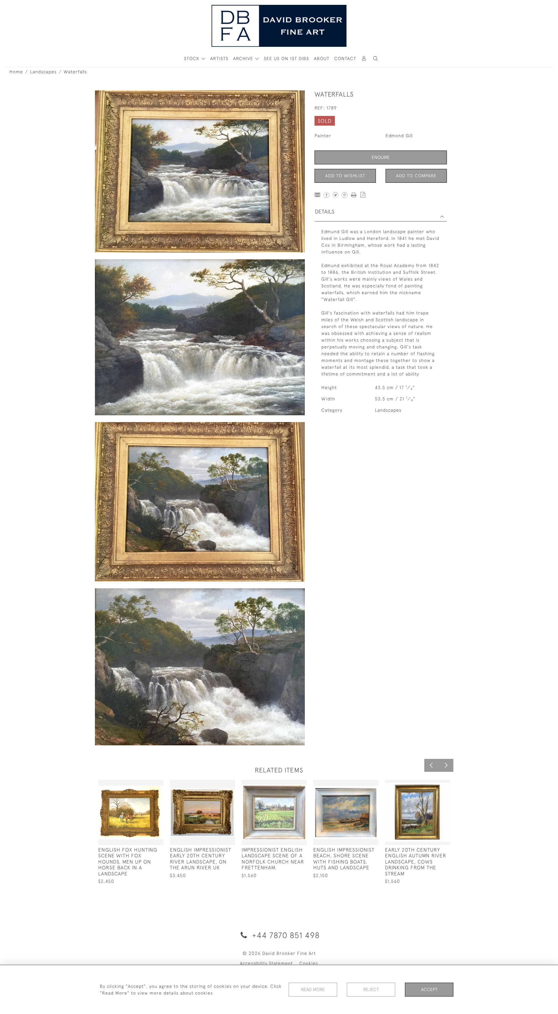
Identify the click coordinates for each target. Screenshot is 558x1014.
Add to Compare (416, 175)
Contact (345, 58)
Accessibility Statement (266, 963)
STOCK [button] (192, 58)
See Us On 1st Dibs (286, 58)
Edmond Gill (399, 135)
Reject (371, 989)
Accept (429, 989)
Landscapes (43, 71)
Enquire (381, 157)
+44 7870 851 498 (285, 935)
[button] (375, 58)
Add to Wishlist (345, 175)
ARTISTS (219, 58)
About (321, 58)
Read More (313, 989)
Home (16, 71)
